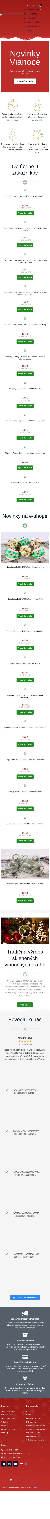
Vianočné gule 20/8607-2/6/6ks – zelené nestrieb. (25, 824)
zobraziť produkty (25, 81)
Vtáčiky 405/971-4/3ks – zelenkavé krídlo (25, 792)
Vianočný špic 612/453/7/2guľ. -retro (25, 663)
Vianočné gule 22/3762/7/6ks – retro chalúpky (25, 631)
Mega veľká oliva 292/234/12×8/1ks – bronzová (25, 760)
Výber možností (25, 245)
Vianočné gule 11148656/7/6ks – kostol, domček (25, 196)
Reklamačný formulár (35, 1436)
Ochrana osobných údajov (37, 1429)
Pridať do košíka (25, 213)
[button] (33, 10)
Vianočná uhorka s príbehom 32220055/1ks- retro (25, 421)
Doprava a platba (33, 1418)
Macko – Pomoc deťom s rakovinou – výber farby (25, 453)
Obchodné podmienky (35, 1425)
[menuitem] (21, 1464)
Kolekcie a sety (7, 1415)
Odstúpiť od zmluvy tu (35, 1440)
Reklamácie (31, 1422)
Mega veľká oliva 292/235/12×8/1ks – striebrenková (25, 728)
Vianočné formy (7, 1418)
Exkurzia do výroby (8, 1429)
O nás (28, 1411)
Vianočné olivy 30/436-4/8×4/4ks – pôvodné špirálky (25, 325)
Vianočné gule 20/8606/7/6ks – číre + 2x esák (25, 884)
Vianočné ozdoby (8, 1411)
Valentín (4, 1425)
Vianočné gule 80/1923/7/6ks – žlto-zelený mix (25, 567)
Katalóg (4, 1433)
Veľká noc (5, 1422)
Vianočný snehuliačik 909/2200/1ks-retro (25, 389)
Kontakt (29, 1415)
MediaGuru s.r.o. (35, 1487)
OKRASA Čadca (13, 1487)
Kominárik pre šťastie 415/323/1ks (25, 483)
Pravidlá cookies (33, 1433)
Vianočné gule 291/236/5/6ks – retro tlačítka (25, 599)
